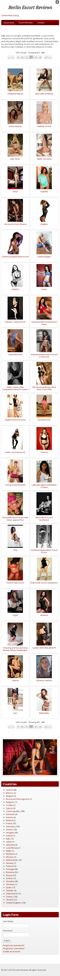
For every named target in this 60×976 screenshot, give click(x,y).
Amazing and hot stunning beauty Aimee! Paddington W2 (15, 650)
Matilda (44, 224)
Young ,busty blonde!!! (15, 484)
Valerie (15, 680)
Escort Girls (9, 22)
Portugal (10, 869)
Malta (8, 850)
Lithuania (10, 844)
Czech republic (13, 811)
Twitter (57, 2)
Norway (9, 863)
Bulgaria (10, 802)
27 (46, 57)
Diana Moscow (15, 354)
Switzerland (11, 893)
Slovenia (10, 884)
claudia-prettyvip (15, 93)
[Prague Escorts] (30, 757)
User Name (8, 921)
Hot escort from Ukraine (15, 224)
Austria (9, 789)
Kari (15, 713)
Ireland (9, 835)
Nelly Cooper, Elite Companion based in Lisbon (15, 388)
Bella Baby (44, 713)
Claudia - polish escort (15, 321)
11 (27, 57)
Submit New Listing (10, 15)
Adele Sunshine (44, 158)
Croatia (9, 805)
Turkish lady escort (15, 582)
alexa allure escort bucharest (44, 518)
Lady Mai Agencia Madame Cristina (44, 486)
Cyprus (9, 808)
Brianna (44, 615)
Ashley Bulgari (44, 256)
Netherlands (12, 860)
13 (35, 57)
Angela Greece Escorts (15, 419)
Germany (10, 826)
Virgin (15, 615)
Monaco (10, 857)
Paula (44, 289)
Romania (10, 872)
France (9, 823)
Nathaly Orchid (44, 126)
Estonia (9, 817)
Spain (8, 887)
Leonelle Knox (44, 419)
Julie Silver (15, 158)
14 (40, 57)
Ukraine (9, 899)
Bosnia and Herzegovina (17, 799)
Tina (15, 550)
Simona (44, 452)
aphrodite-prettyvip (44, 93)
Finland (9, 820)
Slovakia (10, 881)
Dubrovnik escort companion (44, 582)
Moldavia (10, 854)
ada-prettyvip (15, 126)
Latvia (9, 841)
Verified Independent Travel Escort (44, 551)
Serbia (9, 878)
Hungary (10, 832)
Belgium (9, 796)
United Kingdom (13, 902)
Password (7, 930)
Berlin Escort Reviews (30, 7)
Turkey (9, 896)
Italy (8, 838)
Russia (9, 875)
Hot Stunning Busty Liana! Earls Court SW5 (44, 388)
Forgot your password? (13, 945)
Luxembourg (12, 847)
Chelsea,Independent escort (15, 256)
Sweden (10, 890)
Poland (9, 866)
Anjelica (15, 289)
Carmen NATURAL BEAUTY (44, 647)
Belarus (9, 793)
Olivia (15, 191)
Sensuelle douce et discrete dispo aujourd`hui (15, 518)
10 (22, 57)
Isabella (44, 191)
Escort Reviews (26, 22)
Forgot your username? (14, 948)
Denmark (10, 814)
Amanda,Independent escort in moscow (44, 355)
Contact (40, 22)
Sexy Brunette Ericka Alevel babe (44, 323)
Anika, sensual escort (15, 452)
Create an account (11, 951)
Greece (9, 829)
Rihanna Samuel (44, 680)
